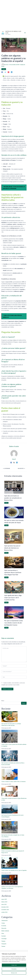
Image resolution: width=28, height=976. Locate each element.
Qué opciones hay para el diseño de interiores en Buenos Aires (12, 548)
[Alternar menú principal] (25, 32)
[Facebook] (2, 72)
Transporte (3, 943)
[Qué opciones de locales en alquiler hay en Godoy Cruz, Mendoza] (9, 827)
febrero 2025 (4, 901)
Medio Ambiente (5, 930)
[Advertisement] (14, 15)
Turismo (3, 946)
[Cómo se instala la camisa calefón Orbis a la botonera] (9, 774)
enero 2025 (4, 904)
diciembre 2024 (4, 907)
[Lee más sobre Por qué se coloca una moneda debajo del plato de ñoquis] (14, 512)
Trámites (3, 941)
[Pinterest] (8, 72)
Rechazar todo (14, 972)
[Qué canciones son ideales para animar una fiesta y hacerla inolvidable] (9, 755)
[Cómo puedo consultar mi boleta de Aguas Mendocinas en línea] (9, 791)
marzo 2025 (4, 899)
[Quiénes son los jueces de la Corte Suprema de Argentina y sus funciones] (9, 880)
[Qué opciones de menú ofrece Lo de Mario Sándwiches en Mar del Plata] (9, 716)
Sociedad (3, 936)
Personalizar (14, 969)
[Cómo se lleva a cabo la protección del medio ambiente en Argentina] (9, 736)
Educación (3, 928)
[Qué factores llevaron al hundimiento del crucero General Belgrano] (9, 808)
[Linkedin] (11, 72)
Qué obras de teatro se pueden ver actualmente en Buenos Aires (13, 498)
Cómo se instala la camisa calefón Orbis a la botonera (13, 781)
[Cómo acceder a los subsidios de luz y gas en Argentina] (9, 863)
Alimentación (4, 920)
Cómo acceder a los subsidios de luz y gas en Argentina (14, 870)
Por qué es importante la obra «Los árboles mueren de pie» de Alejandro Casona (13, 623)
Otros (2, 933)
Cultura (3, 69)
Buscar (2, 700)
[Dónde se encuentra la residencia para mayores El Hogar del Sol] (9, 845)
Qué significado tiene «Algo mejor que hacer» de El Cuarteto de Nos (13, 598)
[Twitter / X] (14, 462)
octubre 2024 (4, 912)
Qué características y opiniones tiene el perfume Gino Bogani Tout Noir (12, 572)
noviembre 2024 (5, 909)
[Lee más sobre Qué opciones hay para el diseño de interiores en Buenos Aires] (14, 536)
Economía (3, 925)
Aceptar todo (14, 965)
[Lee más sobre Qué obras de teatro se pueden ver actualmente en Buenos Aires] (14, 487)
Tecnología (3, 938)
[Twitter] (5, 72)
